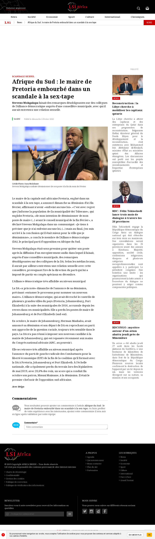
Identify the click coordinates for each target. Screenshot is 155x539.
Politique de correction (16, 482)
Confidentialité (12, 475)
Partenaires (92, 470)
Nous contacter (94, 463)
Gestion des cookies (15, 478)
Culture (123, 470)
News (116, 98)
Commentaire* (31, 423)
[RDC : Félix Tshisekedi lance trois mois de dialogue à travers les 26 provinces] (127, 192)
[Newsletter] (147, 8)
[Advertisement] (77, 46)
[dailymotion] (98, 511)
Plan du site (92, 467)
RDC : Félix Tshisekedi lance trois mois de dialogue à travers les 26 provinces (127, 216)
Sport (123, 467)
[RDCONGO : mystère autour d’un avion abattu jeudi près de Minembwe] (127, 309)
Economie (125, 463)
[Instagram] (91, 511)
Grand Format (127, 480)
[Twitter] (84, 511)
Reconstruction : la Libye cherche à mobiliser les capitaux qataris (127, 108)
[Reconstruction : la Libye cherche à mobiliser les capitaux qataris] (127, 85)
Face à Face (125, 477)
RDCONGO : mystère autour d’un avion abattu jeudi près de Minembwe (126, 333)
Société (123, 460)
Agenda (90, 457)
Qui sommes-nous (95, 460)
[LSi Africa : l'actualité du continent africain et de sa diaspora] (77, 6)
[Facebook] (104, 511)
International (126, 473)
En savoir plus (135, 535)
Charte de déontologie (16, 472)
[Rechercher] (139, 8)
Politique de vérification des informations (25, 485)
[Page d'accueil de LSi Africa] (8, 22)
